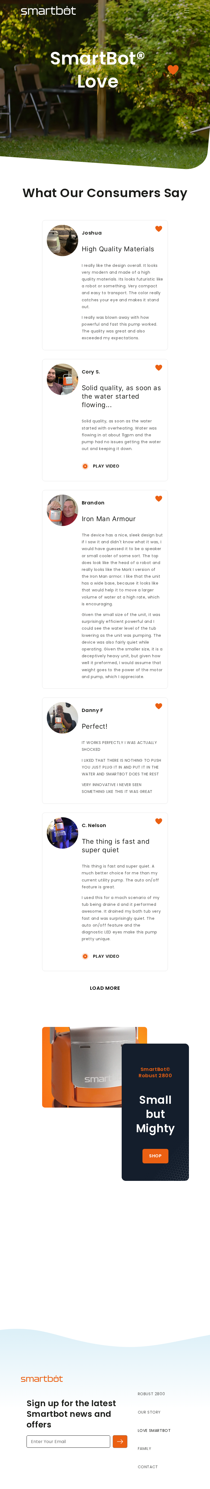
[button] (183, 10)
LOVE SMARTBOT (154, 1430)
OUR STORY (149, 1412)
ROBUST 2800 (151, 1394)
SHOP (155, 1156)
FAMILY (144, 1448)
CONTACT (148, 1467)
